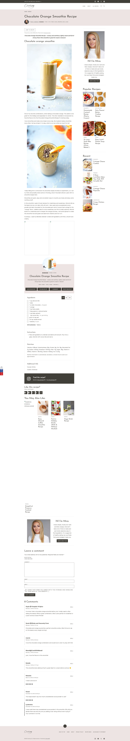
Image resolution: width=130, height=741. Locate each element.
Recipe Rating (27, 557)
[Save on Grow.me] (1, 376)
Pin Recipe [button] (42, 289)
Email (26, 584)
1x (63, 297)
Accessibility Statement (99, 731)
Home (84, 6)
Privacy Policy (79, 731)
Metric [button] (39, 324)
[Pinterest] (104, 1)
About (89, 6)
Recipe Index (88, 731)
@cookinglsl (40, 380)
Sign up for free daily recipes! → (32, 1)
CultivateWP (47, 738)
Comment (55, 289)
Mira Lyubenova (35, 21)
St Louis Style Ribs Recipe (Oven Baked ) (87, 143)
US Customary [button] (31, 324)
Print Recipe (66, 289)
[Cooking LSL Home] (29, 6)
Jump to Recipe (29, 29)
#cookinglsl (52, 380)
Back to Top (62, 731)
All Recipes (96, 6)
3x (70, 297)
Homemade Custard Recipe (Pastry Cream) (88, 114)
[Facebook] (98, 1)
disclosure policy (47, 32)
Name (26, 579)
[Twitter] (101, 1)
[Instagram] (95, 1)
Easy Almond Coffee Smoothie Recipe (41, 423)
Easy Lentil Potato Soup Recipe (99, 141)
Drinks (29, 11)
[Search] (104, 6)
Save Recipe (30, 289)
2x (66, 297)
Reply (71, 623)
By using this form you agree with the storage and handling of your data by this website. (49, 590)
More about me (62, 540)
